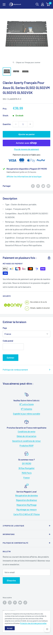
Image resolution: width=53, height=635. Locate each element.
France (26, 477)
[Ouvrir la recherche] (37, 4)
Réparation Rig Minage (27, 505)
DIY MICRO (26, 463)
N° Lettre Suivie (26, 404)
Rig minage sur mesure (26, 509)
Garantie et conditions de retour (26, 441)
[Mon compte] (42, 4)
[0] (48, 4)
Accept (10, 628)
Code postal (8, 341)
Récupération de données (26, 495)
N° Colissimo (26, 409)
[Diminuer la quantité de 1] (16, 124)
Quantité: (7, 124)
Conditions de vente (26, 431)
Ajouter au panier (26, 134)
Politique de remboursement (15, 369)
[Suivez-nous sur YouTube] (20, 602)
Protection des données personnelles (33, 623)
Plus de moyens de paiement (26, 149)
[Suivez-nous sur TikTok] (25, 602)
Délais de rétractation (26, 436)
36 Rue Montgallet (26, 468)
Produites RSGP (27, 445)
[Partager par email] (48, 186)
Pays (5, 328)
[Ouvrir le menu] (4, 4)
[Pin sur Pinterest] (38, 186)
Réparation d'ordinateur (26, 500)
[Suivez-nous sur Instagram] (10, 602)
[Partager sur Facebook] (33, 186)
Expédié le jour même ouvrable (26, 413)
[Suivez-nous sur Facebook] (5, 602)
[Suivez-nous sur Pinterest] (15, 602)
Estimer (10, 357)
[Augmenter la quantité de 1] (30, 124)
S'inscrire (11, 580)
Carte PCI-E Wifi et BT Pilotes (26, 514)
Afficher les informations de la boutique (24, 176)
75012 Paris (27, 473)
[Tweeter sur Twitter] (43, 186)
